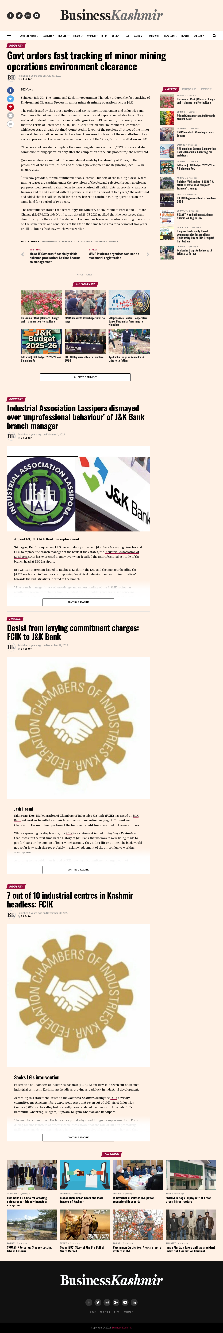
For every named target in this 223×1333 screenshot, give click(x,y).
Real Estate (170, 35)
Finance (77, 35)
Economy (47, 35)
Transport (153, 35)
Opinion (91, 35)
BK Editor (26, 79)
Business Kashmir (121, 1327)
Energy (115, 35)
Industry (63, 35)
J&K (77, 242)
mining (114, 242)
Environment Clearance (57, 242)
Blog (116, 1312)
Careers (198, 35)
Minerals (101, 242)
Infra (104, 35)
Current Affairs (29, 35)
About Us (105, 1312)
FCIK (69, 833)
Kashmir (87, 242)
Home (93, 1312)
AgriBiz (138, 35)
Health (185, 35)
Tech (126, 35)
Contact (128, 1312)
